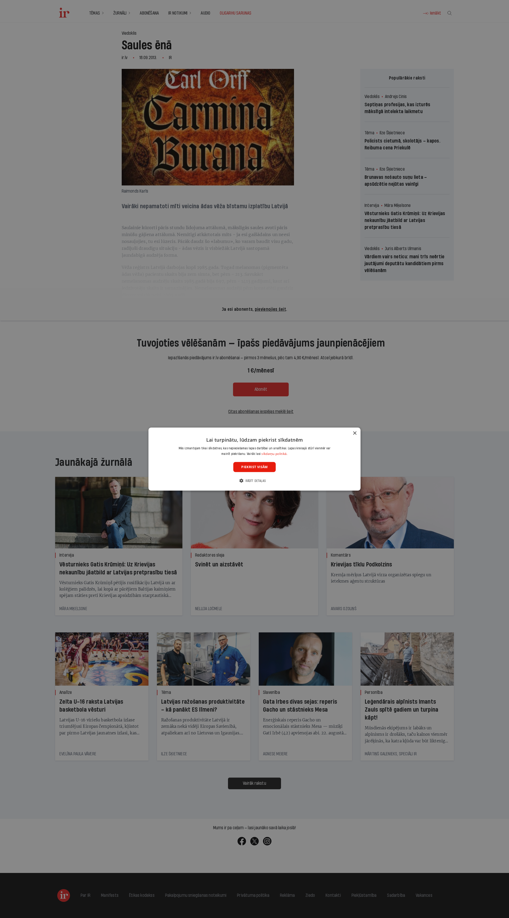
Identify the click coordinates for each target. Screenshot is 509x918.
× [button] (355, 433)
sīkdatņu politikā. (274, 453)
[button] (254, 480)
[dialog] (254, 458)
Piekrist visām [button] (254, 466)
